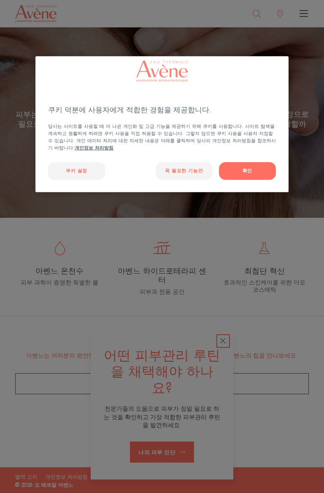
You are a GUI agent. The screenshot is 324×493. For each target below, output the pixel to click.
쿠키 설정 (76, 170)
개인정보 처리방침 (94, 148)
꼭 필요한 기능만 (184, 170)
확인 (247, 170)
